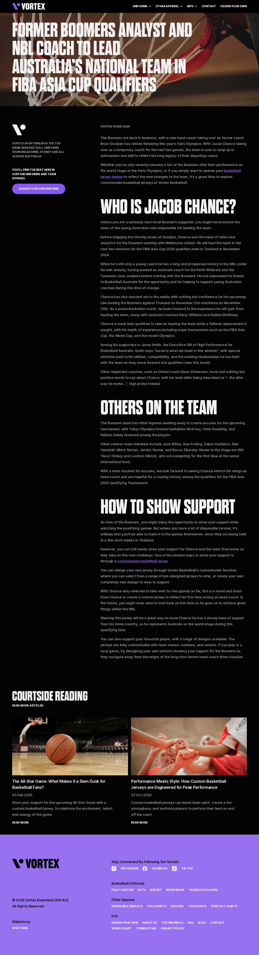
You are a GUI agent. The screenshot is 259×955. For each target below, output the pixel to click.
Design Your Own (234, 6)
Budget (156, 889)
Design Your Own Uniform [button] (39, 188)
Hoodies (177, 906)
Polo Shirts (156, 906)
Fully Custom (122, 889)
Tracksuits (197, 906)
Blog (202, 922)
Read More (20, 822)
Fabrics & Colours (203, 889)
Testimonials (172, 922)
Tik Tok (187, 868)
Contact (209, 6)
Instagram (129, 868)
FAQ (190, 922)
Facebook (159, 868)
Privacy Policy (172, 928)
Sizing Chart (121, 928)
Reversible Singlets (127, 906)
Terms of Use (146, 928)
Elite (142, 889)
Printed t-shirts (224, 906)
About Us (149, 922)
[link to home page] (40, 873)
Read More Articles (27, 705)
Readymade (175, 889)
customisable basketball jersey (142, 561)
